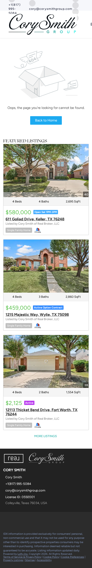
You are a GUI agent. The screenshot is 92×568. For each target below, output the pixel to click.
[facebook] (5, 519)
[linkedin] (13, 519)
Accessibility (44, 560)
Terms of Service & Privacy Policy (22, 556)
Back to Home (46, 120)
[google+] (39, 519)
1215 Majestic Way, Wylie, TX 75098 (37, 314)
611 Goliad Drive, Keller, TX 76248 (35, 219)
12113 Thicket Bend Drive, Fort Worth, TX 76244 (41, 412)
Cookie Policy (51, 556)
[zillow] (75, 5)
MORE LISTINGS (45, 436)
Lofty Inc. (23, 553)
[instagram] (31, 519)
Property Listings (13, 560)
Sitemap (30, 560)
